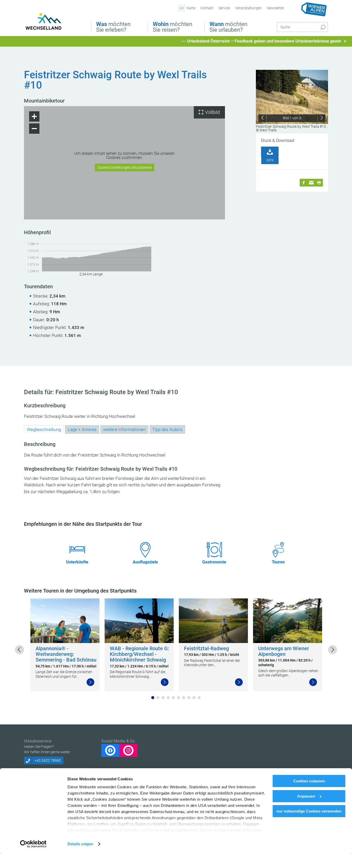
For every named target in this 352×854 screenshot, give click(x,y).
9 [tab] (194, 697)
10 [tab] (199, 697)
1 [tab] (152, 697)
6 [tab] (178, 697)
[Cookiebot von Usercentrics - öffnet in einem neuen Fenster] (33, 844)
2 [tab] (158, 697)
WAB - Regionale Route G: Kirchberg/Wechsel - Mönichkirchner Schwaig (139, 654)
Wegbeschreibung (44, 429)
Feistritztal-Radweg (206, 648)
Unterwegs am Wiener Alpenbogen (283, 651)
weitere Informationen (124, 429)
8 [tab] (188, 697)
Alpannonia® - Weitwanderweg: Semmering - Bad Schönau (66, 654)
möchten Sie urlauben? (228, 27)
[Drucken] (319, 183)
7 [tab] (183, 697)
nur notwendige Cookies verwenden (308, 811)
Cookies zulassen (309, 781)
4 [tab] (168, 697)
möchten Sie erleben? (113, 27)
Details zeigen (80, 844)
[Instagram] (128, 750)
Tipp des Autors (167, 429)
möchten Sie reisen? (172, 27)
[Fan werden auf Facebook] (110, 750)
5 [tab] (173, 697)
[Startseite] (48, 22)
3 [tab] (163, 697)
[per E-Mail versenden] (311, 183)
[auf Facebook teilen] (303, 183)
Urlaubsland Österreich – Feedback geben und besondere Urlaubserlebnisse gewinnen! (245, 41)
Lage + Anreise (82, 429)
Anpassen (306, 796)
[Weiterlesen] (90, 682)
